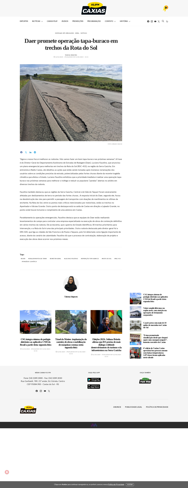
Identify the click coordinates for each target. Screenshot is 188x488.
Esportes (24, 21)
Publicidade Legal (133, 407)
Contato (109, 21)
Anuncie (117, 407)
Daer (23, 258)
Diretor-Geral (56, 258)
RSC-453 (118, 258)
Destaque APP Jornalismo (64, 33)
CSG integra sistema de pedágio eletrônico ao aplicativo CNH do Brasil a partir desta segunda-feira (35, 342)
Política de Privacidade (157, 407)
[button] (167, 21)
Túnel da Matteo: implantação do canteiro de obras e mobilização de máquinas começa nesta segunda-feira (71, 343)
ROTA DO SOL (107, 258)
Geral (77, 33)
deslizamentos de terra (38, 258)
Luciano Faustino (71, 258)
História (124, 21)
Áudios (65, 21)
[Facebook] (148, 21)
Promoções (77, 21)
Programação (94, 21)
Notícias (36, 21)
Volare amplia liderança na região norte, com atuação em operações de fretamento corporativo (155, 311)
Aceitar (130, 484)
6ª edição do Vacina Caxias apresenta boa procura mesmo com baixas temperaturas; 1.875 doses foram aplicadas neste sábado (155, 353)
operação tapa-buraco (90, 258)
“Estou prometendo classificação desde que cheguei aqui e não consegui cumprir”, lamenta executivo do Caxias (155, 338)
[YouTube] (155, 21)
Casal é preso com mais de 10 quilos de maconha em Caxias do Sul (155, 325)
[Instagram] (152, 21)
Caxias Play (52, 21)
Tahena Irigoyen (71, 55)
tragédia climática (30, 261)
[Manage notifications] (7, 472)
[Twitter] (159, 21)
